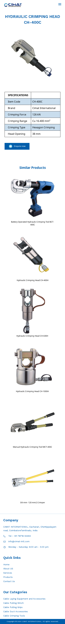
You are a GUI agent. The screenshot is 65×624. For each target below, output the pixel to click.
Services (7, 573)
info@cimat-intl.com (19, 541)
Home (6, 564)
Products (8, 577)
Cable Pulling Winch (13, 603)
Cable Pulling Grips (13, 607)
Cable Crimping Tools (14, 616)
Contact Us (9, 581)
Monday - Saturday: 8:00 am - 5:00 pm (28, 547)
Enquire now (20, 146)
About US (8, 568)
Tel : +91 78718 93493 (19, 536)
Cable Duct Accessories (15, 611)
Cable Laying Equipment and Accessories (24, 599)
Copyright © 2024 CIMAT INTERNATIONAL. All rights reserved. (33, 621)
